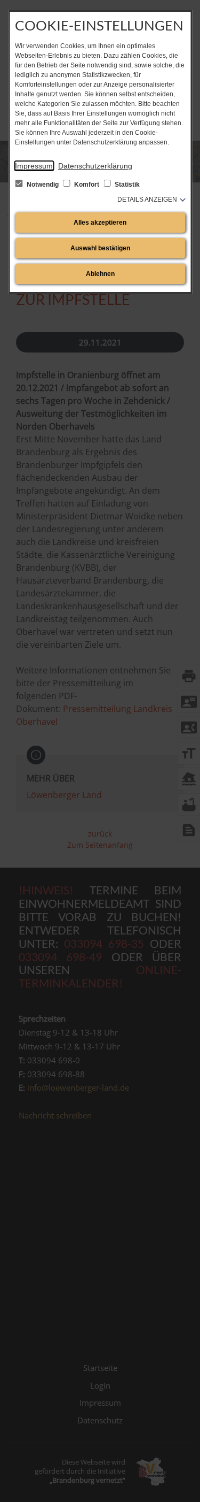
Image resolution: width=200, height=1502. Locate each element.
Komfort (87, 184)
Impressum (34, 166)
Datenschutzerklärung (95, 166)
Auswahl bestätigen (100, 248)
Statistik (126, 184)
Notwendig (42, 184)
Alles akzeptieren (100, 222)
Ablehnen (100, 274)
